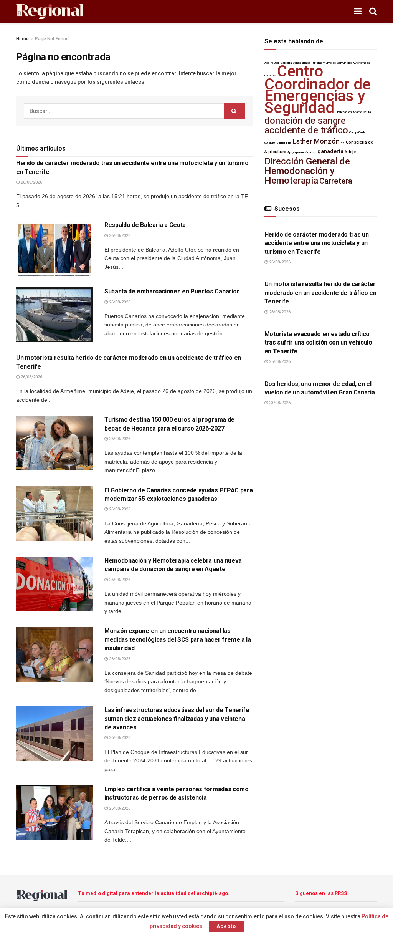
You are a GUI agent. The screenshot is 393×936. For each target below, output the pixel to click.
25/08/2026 (119, 808)
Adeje (350, 151)
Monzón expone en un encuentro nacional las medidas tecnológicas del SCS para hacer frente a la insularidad (177, 639)
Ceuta (367, 112)
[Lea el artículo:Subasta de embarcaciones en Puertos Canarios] (54, 314)
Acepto (226, 926)
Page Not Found (52, 38)
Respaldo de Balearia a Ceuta (145, 225)
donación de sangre (305, 120)
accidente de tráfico (306, 130)
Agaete (357, 112)
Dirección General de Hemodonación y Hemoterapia (307, 171)
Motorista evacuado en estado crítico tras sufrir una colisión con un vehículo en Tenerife (318, 342)
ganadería (330, 151)
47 (343, 142)
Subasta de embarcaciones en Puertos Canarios (172, 291)
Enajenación (343, 112)
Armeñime (284, 142)
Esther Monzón (316, 141)
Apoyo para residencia (301, 152)
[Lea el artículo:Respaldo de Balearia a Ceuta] (54, 248)
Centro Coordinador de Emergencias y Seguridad (317, 89)
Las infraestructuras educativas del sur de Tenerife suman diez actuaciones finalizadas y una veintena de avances (176, 718)
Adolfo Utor (271, 63)
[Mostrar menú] (358, 11)
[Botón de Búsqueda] (373, 11)
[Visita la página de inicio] (49, 11)
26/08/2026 (31, 182)
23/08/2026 (279, 402)
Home (22, 38)
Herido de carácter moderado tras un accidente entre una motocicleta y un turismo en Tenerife (316, 243)
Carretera (335, 181)
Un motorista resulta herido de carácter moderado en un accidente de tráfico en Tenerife (320, 292)
